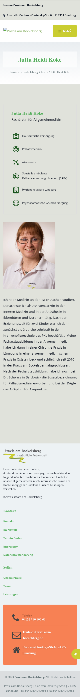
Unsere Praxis (12, 578)
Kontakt (8, 521)
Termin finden (12, 538)
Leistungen (10, 594)
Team (7, 586)
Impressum (10, 546)
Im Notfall (10, 530)
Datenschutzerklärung (18, 555)
